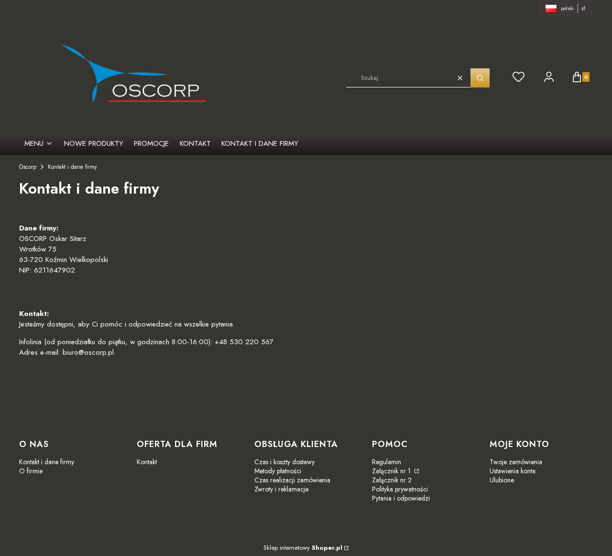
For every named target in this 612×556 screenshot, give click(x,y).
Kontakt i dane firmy (46, 462)
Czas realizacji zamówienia (292, 480)
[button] (480, 77)
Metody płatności (277, 471)
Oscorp (27, 167)
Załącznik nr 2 (392, 480)
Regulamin (386, 462)
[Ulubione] (519, 77)
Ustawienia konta (513, 471)
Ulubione (502, 480)
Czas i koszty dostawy (284, 462)
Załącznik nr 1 (392, 471)
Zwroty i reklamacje (281, 489)
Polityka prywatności (400, 489)
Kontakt (147, 462)
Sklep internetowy (302, 547)
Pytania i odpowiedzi (401, 498)
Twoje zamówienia (516, 462)
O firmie (31, 471)
